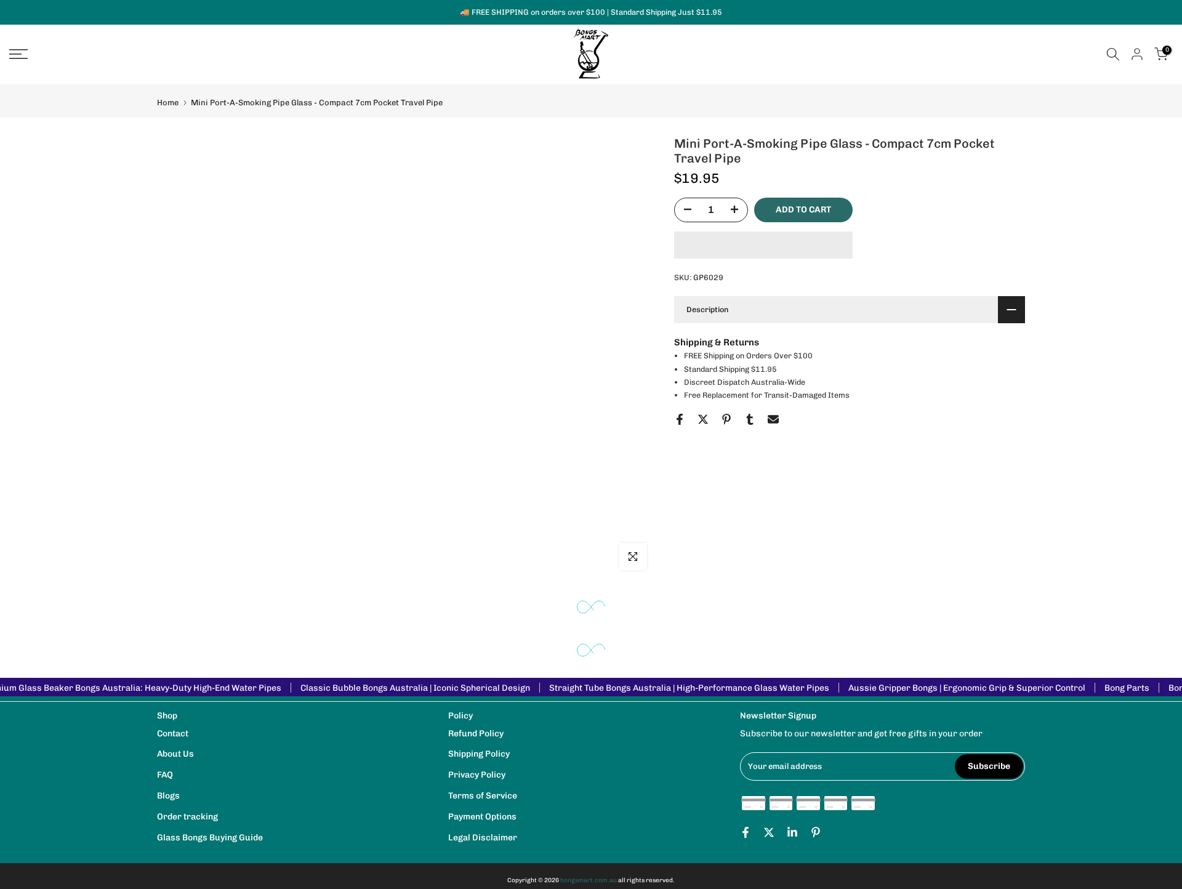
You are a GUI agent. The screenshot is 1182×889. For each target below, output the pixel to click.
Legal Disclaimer (482, 837)
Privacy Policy (476, 775)
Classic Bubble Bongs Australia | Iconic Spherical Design (415, 688)
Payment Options (482, 816)
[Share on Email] (773, 419)
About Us (175, 754)
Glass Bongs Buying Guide (210, 837)
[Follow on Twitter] (768, 832)
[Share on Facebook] (679, 419)
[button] (763, 245)
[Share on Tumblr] (749, 419)
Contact (172, 733)
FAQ (165, 775)
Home (168, 103)
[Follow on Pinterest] (815, 832)
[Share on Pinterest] (726, 419)
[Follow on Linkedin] (792, 832)
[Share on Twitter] (703, 419)
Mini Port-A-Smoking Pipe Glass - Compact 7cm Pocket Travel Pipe (317, 103)
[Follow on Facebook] (745, 832)
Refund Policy (476, 733)
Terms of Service (482, 795)
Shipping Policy (479, 754)
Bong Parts (1126, 688)
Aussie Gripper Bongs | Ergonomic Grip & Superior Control (966, 688)
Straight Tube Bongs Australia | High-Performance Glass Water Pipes (689, 688)
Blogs (168, 795)
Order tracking (187, 816)
